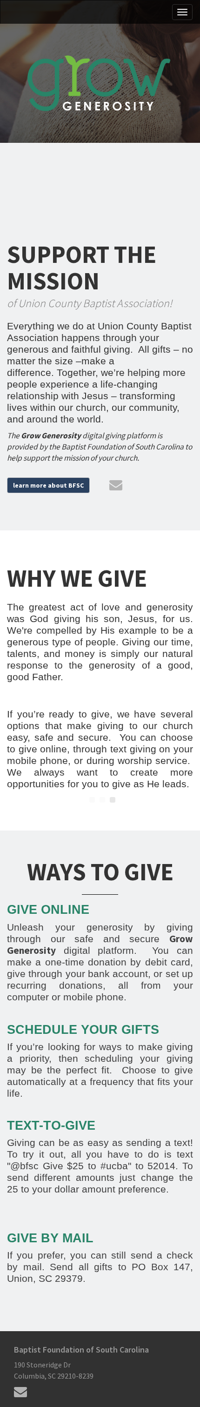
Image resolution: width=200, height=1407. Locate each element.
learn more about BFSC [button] (48, 485)
